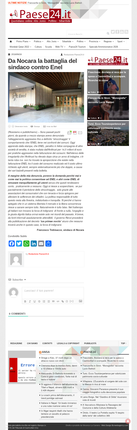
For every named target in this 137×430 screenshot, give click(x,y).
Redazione (16, 343)
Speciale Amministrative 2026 (103, 47)
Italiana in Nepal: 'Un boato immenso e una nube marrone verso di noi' (59, 404)
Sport (119, 41)
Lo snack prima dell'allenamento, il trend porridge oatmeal (57, 396)
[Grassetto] (25, 301)
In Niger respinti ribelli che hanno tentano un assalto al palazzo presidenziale (57, 413)
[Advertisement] (108, 173)
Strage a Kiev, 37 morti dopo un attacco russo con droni (56, 359)
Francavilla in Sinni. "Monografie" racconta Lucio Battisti (107, 100)
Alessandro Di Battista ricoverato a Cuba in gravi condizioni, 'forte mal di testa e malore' (59, 376)
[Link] (62, 301)
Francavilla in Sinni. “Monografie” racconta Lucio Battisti (55, 2)
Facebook (117, 32)
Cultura (38, 47)
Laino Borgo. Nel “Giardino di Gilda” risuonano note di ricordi (105, 398)
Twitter (113, 32)
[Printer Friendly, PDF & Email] (75, 132)
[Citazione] (53, 301)
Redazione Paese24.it (74, 55)
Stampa (37, 126)
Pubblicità (90, 343)
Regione (108, 41)
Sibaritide (66, 41)
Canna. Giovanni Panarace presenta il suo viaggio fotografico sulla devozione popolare (104, 390)
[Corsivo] (30, 301)
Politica (37, 41)
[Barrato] (39, 301)
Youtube (122, 32)
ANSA (46, 352)
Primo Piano (22, 41)
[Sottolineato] (34, 301)
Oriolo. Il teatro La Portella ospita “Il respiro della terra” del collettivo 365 (103, 414)
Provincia (93, 41)
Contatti (47, 343)
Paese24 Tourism (77, 47)
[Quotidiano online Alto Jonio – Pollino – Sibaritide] (11, 41)
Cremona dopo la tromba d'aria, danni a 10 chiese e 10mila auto (59, 367)
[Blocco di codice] (58, 301)
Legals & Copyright (68, 343)
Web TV (59, 47)
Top (123, 343)
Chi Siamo (32, 343)
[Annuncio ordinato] (44, 301)
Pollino (80, 41)
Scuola (48, 47)
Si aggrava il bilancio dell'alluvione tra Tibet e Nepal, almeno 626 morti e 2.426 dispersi (59, 387)
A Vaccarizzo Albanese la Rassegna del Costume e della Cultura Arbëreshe (102, 406)
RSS (126, 32)
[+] (72, 301)
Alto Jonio (51, 41)
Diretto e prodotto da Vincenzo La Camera (83, 425)
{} (67, 301)
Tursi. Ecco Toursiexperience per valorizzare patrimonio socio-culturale (106, 128)
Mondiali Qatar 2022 (19, 47)
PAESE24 (90, 352)
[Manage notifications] (128, 421)
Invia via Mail (51, 126)
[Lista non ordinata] (48, 301)
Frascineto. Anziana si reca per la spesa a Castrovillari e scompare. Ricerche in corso (107, 76)
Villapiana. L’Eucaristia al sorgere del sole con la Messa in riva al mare (105, 383)
